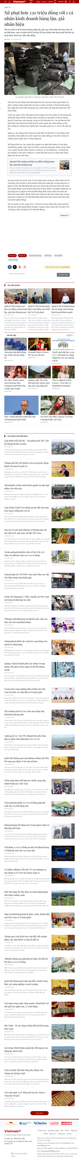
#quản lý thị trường (35, 255)
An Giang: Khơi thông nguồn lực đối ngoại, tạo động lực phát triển (26, 1049)
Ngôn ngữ (74, 1130)
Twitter (15, 267)
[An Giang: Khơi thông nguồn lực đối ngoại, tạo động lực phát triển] (63, 1054)
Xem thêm (39, 1113)
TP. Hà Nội (14, 260)
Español (50, 1)
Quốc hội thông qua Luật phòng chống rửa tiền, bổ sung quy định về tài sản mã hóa (26, 760)
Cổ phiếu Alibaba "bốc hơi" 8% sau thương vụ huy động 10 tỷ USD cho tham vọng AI (25, 871)
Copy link (25, 267)
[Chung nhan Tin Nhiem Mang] (19, 1154)
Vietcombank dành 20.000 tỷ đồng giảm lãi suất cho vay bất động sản (24, 804)
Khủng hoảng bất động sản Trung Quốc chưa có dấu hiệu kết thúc (26, 826)
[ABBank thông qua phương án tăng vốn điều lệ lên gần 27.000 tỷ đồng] (63, 964)
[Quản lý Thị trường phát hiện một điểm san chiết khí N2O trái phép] (39, 296)
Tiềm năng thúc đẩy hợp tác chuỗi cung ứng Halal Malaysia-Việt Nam (25, 782)
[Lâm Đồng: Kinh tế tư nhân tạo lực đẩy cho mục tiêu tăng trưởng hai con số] (63, 513)
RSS (62, 1130)
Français (44, 1)
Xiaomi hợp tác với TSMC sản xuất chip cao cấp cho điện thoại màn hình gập (26, 576)
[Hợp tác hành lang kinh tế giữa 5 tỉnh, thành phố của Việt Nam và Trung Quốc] (63, 920)
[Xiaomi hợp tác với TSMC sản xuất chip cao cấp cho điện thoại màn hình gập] (63, 580)
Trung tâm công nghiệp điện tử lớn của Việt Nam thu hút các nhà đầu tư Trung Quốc (24, 690)
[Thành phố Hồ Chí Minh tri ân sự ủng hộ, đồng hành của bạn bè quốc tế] (63, 469)
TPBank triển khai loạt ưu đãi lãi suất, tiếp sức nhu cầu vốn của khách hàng (26, 620)
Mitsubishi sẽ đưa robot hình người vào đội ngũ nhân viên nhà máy (26, 487)
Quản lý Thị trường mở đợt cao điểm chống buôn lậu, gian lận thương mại (32, 163)
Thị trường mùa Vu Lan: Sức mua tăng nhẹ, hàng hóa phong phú (24, 713)
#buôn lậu (48, 255)
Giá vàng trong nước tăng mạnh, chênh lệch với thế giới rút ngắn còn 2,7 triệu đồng (26, 1005)
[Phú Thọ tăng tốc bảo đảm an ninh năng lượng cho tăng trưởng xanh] (63, 898)
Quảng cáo (61, 1134)
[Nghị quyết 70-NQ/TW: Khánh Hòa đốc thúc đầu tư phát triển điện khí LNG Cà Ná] (63, 742)
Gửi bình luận (63, 275)
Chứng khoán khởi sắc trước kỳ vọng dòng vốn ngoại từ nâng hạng (25, 643)
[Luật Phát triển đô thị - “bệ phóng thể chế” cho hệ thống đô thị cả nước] (63, 446)
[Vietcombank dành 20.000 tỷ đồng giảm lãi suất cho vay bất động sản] (63, 808)
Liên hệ (69, 1134)
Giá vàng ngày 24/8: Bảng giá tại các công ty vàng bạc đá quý (24, 1094)
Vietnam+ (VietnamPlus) (19, 1)
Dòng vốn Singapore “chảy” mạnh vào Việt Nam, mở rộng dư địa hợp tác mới (27, 598)
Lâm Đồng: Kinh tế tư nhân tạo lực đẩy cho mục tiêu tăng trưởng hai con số (26, 509)
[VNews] (62, 1123)
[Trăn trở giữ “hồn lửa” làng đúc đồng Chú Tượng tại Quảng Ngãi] (63, 1076)
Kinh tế (7, 7)
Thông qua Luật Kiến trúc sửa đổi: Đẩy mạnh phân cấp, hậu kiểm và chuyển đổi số (25, 938)
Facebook (10, 267)
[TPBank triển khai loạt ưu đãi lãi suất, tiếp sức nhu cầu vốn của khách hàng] (63, 625)
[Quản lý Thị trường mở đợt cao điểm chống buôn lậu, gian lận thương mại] (64, 165)
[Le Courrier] (40, 1123)
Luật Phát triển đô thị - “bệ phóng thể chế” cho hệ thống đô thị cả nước (26, 442)
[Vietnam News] (26, 1123)
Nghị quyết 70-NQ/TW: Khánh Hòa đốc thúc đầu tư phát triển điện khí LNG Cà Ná (25, 737)
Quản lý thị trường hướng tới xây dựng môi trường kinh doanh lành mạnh (63, 309)
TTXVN (45, 1134)
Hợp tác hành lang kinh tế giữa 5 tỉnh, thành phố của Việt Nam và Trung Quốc (27, 916)
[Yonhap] (11, 1123)
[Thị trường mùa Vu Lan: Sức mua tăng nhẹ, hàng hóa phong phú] (63, 717)
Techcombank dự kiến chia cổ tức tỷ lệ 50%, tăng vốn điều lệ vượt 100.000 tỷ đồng (24, 554)
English (38, 1)
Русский (60, 1)
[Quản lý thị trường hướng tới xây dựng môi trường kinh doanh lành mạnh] (63, 296)
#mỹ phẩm (58, 255)
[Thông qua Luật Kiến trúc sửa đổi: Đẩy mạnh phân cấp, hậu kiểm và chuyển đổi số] (63, 942)
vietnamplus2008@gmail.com (50, 1151)
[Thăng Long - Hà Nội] (66, 2)
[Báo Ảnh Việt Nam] (52, 1123)
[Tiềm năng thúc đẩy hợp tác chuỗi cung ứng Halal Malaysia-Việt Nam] (63, 786)
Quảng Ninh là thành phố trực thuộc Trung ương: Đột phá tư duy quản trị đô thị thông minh (24, 666)
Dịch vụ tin (53, 1134)
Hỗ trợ (67, 1130)
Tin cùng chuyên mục (17, 436)
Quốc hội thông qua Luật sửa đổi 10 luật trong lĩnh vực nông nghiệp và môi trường (26, 982)
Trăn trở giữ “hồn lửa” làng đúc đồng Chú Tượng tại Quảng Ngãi (23, 1072)
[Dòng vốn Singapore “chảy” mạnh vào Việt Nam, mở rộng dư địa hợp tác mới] (63, 602)
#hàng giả (12, 255)
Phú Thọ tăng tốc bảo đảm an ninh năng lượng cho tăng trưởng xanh (26, 893)
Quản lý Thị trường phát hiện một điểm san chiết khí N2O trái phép (39, 309)
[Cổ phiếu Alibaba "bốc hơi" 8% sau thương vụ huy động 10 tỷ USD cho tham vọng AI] (63, 875)
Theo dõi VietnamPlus (52, 267)
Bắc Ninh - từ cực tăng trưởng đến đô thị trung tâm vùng (26, 1027)
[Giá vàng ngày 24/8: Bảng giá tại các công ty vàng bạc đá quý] (63, 1098)
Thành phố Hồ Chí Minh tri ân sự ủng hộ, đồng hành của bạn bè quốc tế (26, 464)
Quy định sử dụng (53, 1130)
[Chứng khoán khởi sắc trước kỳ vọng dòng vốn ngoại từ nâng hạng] (63, 647)
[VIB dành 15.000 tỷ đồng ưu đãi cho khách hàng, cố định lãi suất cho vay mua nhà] (63, 853)
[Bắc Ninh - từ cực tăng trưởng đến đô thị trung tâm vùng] (63, 1031)
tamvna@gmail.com (43, 1145)
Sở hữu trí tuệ (41, 1130)
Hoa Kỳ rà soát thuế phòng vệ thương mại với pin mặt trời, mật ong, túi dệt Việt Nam (25, 531)
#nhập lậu (22, 255)
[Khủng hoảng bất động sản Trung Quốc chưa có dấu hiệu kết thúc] (63, 831)
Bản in (20, 267)
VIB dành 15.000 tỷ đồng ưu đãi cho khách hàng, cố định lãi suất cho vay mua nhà (27, 849)
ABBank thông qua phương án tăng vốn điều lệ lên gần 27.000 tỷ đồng (26, 960)
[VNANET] (70, 1123)
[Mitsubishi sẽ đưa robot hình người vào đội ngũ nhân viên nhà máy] (63, 491)
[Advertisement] (39, 233)
